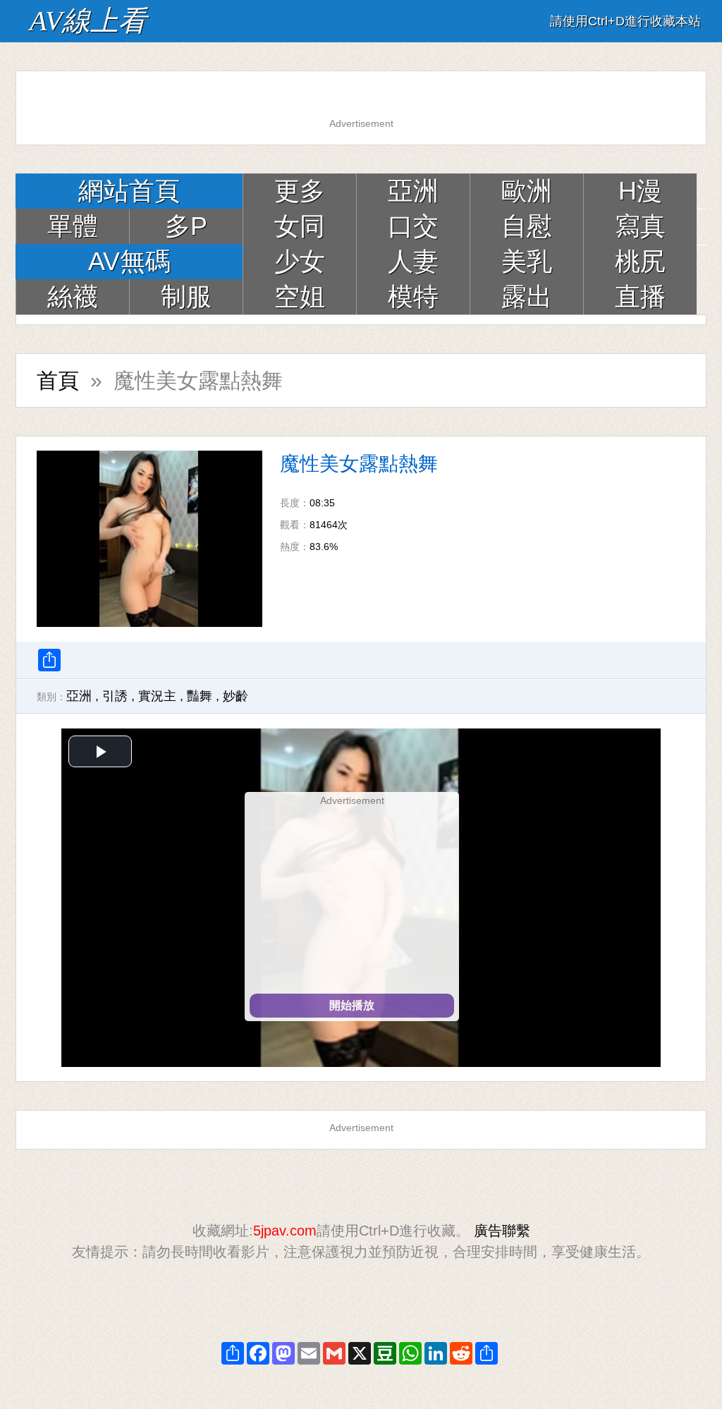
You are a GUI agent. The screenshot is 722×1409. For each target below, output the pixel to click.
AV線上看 (88, 21)
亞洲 (413, 190)
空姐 (299, 296)
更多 (299, 190)
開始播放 (351, 1005)
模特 (413, 296)
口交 (413, 226)
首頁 (58, 380)
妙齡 (235, 696)
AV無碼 (129, 261)
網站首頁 (129, 190)
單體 (72, 226)
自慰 (526, 226)
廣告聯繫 (502, 1230)
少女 (299, 261)
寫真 (640, 226)
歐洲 (526, 190)
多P (186, 226)
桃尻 (640, 261)
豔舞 (199, 696)
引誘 (115, 696)
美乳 (526, 261)
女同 (299, 226)
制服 (186, 296)
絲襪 (72, 296)
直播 (640, 296)
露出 (526, 296)
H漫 (640, 190)
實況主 (157, 696)
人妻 (413, 261)
